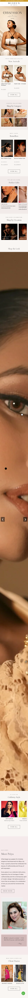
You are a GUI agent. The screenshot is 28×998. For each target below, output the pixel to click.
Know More (8, 891)
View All (14, 94)
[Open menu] (3, 4)
